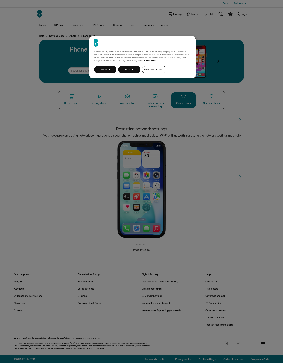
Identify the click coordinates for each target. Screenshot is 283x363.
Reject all (129, 69)
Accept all (105, 69)
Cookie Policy (150, 60)
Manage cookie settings (154, 69)
